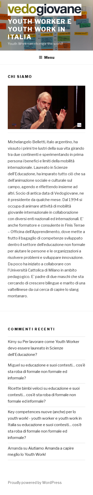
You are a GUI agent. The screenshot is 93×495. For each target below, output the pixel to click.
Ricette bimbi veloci (25, 388)
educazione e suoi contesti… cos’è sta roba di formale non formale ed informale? (46, 371)
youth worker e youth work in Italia (40, 29)
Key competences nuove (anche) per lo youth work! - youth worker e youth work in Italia (45, 418)
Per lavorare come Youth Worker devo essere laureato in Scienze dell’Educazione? (43, 348)
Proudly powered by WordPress (35, 482)
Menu (49, 57)
